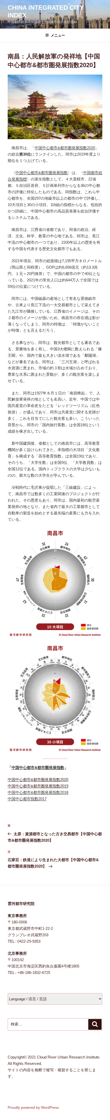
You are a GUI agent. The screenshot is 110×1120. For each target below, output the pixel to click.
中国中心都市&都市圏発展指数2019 (38, 786)
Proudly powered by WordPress (33, 1107)
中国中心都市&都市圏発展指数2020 (65, 148)
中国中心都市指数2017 (27, 799)
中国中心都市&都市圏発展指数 (41, 172)
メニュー (58, 35)
